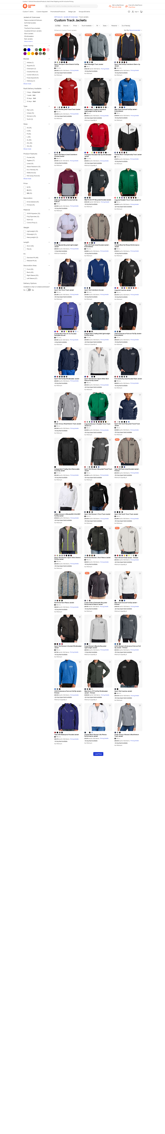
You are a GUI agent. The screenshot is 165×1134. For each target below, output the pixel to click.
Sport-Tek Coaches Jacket (123, 691)
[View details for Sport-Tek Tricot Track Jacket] (68, 272)
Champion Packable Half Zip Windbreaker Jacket (97, 155)
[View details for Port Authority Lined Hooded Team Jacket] (128, 361)
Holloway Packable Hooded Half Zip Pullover (65, 201)
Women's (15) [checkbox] (31, 116)
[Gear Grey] (117, 331)
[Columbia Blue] (75, 331)
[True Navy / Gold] (117, 62)
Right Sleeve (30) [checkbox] (32, 275)
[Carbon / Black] (94, 555)
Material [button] (114, 26)
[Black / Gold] (106, 422)
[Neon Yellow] (66, 331)
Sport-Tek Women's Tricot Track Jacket (97, 514)
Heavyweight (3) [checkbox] (32, 237)
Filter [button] (59, 26)
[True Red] (57, 376)
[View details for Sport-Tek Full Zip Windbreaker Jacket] (68, 361)
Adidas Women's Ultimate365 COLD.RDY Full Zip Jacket (67, 515)
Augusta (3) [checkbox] (31, 65)
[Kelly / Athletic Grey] (57, 198)
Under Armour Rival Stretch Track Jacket (67, 424)
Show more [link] (27, 84)
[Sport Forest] (120, 555)
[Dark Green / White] (120, 198)
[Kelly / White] (117, 198)
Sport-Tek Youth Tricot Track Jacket (126, 514)
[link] (29, 6)
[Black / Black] (64, 107)
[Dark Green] (122, 288)
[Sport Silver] (131, 555)
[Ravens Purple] (94, 152)
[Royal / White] (115, 152)
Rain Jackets (28, 39)
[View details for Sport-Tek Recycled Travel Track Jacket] (68, 92)
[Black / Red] (124, 152)
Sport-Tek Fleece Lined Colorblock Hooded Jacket (65, 155)
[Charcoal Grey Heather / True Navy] (55, 62)
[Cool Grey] (90, 62)
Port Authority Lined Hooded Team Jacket (128, 379)
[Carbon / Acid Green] (90, 555)
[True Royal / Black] (59, 644)
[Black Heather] (90, 600)
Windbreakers (29, 36)
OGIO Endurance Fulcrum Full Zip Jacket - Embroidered (128, 334)
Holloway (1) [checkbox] (31, 81)
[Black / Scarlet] (73, 198)
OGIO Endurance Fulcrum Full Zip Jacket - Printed (68, 692)
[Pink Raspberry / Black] (62, 644)
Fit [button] (97, 26)
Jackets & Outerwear (71, 17)
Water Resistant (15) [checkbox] (33, 166)
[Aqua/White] (94, 107)
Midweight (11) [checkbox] (32, 234)
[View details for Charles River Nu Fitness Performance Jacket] (128, 227)
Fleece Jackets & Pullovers (33, 20)
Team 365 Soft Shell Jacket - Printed (126, 558)
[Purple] (124, 288)
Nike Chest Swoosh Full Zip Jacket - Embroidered (126, 110)
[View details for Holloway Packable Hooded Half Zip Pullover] (68, 182)
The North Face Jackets (32, 28)
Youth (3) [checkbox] (30, 119)
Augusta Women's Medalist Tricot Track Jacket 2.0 (97, 425)
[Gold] (126, 288)
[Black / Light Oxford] (122, 376)
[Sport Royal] (94, 243)
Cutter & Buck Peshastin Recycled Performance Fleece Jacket (95, 603)
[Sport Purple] (122, 555)
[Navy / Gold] (62, 198)
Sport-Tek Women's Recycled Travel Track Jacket (98, 470)
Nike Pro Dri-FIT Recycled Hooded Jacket (97, 200)
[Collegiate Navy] (55, 512)
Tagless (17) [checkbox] (31, 160)
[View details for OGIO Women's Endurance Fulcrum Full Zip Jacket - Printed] (128, 628)
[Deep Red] (87, 376)
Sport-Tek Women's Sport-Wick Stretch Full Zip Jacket (67, 558)
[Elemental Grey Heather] (87, 600)
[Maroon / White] (122, 152)
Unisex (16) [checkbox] (30, 113)
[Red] (87, 107)
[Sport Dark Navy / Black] (62, 732)
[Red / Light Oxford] (117, 376)
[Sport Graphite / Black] (59, 732)
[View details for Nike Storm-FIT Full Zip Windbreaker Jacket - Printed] (98, 674)
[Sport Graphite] (90, 243)
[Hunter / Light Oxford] (124, 376)
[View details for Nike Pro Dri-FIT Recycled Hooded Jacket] (98, 182)
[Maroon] (92, 107)
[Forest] (62, 331)
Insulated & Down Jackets (33, 31)
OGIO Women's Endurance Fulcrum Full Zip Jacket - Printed (127, 647)
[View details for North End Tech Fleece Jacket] (68, 585)
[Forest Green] (59, 376)
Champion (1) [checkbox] (31, 69)
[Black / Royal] (64, 62)
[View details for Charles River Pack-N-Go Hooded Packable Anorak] (68, 316)
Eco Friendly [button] (126, 26)
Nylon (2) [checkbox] (30, 219)
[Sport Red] (87, 243)
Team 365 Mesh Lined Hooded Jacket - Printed (127, 470)
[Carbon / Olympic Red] (87, 555)
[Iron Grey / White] (59, 107)
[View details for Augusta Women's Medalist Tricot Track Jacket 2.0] (98, 406)
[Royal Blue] (85, 152)
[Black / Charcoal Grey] (62, 62)
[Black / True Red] (66, 62)
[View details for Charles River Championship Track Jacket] (128, 137)
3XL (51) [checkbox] (29, 146)
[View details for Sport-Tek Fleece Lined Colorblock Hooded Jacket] (68, 137)
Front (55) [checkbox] (30, 269)
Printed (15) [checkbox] (31, 205)
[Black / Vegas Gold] (136, 198)
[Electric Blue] (115, 331)
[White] (117, 107)
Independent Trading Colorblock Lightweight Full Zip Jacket (95, 110)
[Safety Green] (92, 152)
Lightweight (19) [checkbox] (32, 231)
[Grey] (73, 331)
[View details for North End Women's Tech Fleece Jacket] (98, 540)
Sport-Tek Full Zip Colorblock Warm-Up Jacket (127, 65)
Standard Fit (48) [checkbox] (32, 257)
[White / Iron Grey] (57, 107)
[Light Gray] (59, 243)
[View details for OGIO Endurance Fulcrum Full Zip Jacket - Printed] (68, 674)
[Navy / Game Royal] (85, 198)
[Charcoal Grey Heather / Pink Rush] (64, 555)
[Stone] (92, 689)
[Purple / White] (122, 198)
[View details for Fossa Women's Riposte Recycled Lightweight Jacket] (98, 628)
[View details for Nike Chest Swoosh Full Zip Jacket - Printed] (128, 585)
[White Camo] (90, 107)
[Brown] (129, 288)
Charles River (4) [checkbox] (32, 72)
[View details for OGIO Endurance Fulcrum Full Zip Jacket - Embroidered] (128, 316)
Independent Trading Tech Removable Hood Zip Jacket (66, 470)
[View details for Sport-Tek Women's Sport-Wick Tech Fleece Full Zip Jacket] (98, 361)
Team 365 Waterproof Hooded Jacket (66, 734)
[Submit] (46, 6)
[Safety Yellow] (129, 555)
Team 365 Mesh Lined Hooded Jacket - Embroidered (97, 246)
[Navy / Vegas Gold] (124, 198)
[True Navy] (62, 376)
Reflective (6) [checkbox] (31, 173)
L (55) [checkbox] (29, 137)
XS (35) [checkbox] (29, 128)
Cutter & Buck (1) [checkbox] (32, 75)
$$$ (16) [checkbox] (29, 193)
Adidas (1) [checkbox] (30, 62)
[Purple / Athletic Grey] (59, 198)
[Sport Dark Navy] (85, 243)
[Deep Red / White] (55, 107)
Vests (26, 25)
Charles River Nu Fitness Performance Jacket (126, 246)
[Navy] (87, 62)
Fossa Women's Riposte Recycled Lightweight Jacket (95, 647)
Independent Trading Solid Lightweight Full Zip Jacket (97, 334)
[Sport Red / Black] (55, 732)
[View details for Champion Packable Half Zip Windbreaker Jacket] (98, 137)
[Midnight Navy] (115, 107)
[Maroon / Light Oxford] (115, 376)
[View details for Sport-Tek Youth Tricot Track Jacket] (128, 497)
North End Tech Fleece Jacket (64, 603)
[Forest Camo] (103, 107)
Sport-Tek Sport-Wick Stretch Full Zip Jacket (66, 65)
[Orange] (96, 152)
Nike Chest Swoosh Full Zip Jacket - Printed (126, 603)
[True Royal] (55, 376)
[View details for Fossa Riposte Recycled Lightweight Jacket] (68, 227)
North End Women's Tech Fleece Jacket (97, 557)
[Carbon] (66, 198)
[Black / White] (120, 62)
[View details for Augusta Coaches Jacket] (128, 272)
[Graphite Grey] (66, 376)
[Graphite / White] (126, 198)
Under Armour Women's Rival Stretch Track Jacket (126, 735)
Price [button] (75, 26)
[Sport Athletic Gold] (124, 555)
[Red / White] (115, 198)
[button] (135, 7)
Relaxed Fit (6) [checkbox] (32, 261)
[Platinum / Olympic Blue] (85, 555)
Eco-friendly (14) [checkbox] (32, 170)
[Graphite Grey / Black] (122, 62)
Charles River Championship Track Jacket (128, 154)
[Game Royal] (85, 62)
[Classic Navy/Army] (101, 107)
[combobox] (71, 6)
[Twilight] (92, 732)
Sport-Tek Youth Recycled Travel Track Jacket (127, 424)
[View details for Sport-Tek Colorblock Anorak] (98, 272)
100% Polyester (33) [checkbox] (33, 213)
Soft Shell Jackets (30, 23)
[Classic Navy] (85, 107)
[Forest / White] (126, 152)
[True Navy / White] (126, 62)
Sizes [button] (104, 26)
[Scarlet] (87, 152)
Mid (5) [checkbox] (29, 249)
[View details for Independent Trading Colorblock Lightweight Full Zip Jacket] (98, 92)
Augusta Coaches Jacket (122, 290)
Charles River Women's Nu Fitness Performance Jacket (95, 735)
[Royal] (124, 107)
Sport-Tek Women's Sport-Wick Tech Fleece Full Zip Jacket (96, 379)
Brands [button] (65, 26)
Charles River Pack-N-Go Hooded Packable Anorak (65, 334)
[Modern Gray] (57, 422)
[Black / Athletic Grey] (69, 198)
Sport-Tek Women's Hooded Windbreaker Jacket (68, 647)
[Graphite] (106, 107)
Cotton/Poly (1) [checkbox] (32, 223)
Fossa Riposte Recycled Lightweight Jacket (66, 246)
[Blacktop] (120, 331)
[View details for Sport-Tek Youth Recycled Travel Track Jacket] (128, 406)
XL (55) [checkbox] (29, 140)
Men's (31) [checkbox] (30, 110)
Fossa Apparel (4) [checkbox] (33, 78)
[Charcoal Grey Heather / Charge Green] (57, 62)
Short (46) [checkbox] (30, 246)
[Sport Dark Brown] (126, 555)
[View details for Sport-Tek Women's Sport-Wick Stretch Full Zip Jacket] (68, 540)
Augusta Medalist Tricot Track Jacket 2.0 (127, 200)
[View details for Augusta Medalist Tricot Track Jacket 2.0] (128, 182)
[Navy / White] (117, 152)
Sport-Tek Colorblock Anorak (94, 290)
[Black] (92, 62)
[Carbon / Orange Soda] (92, 555)
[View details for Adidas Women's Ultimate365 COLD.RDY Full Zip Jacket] (68, 497)
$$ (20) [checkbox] (29, 190)
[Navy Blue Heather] (85, 600)
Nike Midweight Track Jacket (93, 64)
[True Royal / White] (115, 62)
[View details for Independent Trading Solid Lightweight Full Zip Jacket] (98, 316)
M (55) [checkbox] (29, 134)
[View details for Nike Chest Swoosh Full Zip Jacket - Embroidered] (128, 92)
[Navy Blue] (115, 732)
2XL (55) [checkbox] (29, 143)
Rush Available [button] (86, 26)
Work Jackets (28, 33)
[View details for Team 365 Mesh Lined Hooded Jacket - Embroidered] (98, 227)
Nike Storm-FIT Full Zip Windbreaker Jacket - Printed (96, 692)
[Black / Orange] (75, 198)
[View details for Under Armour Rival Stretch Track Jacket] (68, 406)
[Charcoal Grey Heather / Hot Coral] (55, 555)
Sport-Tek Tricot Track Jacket (64, 290)
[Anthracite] (120, 107)
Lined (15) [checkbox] (30, 163)
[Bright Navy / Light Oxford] (126, 376)
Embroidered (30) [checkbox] (33, 202)
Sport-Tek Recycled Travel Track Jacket (67, 109)
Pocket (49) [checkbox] (31, 157)
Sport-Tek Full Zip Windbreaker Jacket (66, 379)
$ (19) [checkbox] (28, 187)
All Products (58, 17)
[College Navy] (85, 689)
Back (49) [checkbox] (30, 272)
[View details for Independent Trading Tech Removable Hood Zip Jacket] (68, 451)
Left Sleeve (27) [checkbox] (32, 278)
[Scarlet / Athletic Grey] (64, 198)
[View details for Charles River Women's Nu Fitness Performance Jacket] (98, 717)
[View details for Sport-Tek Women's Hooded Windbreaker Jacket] (68, 628)
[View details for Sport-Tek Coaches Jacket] (128, 674)
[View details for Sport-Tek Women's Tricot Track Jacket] (98, 497)
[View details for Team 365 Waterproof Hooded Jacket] (68, 717)
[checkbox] (38, 92)
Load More (98, 754)
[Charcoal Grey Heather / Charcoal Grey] (59, 62)
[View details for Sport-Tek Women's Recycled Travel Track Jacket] (98, 451)
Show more (28, 41)
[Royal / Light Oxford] (120, 376)
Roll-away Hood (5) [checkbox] (33, 176)
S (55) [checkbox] (29, 131)
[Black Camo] (99, 107)
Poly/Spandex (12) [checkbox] (33, 216)
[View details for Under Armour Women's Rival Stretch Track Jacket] (128, 717)
